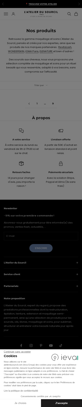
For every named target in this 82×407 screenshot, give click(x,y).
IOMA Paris (32, 51)
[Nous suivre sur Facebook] (21, 345)
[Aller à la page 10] (29, 103)
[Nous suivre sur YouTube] (51, 345)
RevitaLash (65, 47)
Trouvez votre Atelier (43, 3)
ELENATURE (46, 51)
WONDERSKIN (16, 51)
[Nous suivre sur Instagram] (31, 345)
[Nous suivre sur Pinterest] (41, 345)
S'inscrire (41, 248)
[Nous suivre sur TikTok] (61, 345)
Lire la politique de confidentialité (21, 390)
